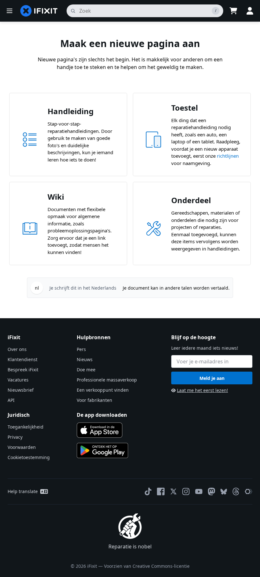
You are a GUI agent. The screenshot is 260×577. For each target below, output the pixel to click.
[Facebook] (161, 491)
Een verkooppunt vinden (103, 390)
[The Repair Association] (248, 491)
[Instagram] (186, 491)
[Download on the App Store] (99, 430)
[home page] (39, 11)
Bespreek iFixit (23, 370)
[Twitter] (173, 491)
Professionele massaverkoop (107, 380)
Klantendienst (22, 359)
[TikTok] (148, 491)
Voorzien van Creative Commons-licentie (147, 566)
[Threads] (236, 491)
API (11, 400)
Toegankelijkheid (25, 427)
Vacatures (18, 380)
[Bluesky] (223, 491)
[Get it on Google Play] (102, 450)
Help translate (23, 491)
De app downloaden (102, 414)
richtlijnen (228, 156)
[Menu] (9, 11)
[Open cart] (233, 10)
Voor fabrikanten (94, 400)
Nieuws (85, 359)
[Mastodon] (211, 491)
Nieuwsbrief (21, 390)
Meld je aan (211, 378)
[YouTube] (199, 491)
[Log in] (250, 10)
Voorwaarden (22, 447)
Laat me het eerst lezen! (202, 390)
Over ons (17, 349)
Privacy (15, 437)
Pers (81, 349)
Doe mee (86, 370)
